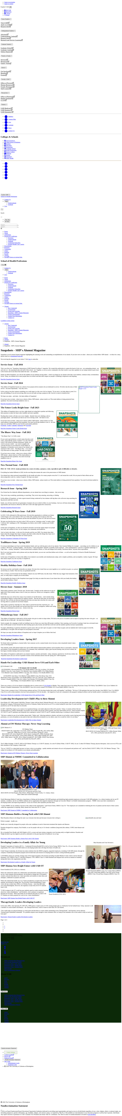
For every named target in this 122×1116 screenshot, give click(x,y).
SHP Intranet (8, 968)
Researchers (4, 93)
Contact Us (7, 199)
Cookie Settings (11, 1052)
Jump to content (8, 4)
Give (5, 206)
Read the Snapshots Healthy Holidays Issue (13, 583)
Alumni (3, 67)
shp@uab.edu (4, 942)
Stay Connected (12, 308)
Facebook (3, 425)
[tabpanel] (61, 226)
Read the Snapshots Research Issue (11, 507)
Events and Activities (14, 311)
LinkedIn (14, 425)
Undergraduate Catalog (8, 36)
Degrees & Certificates (10, 236)
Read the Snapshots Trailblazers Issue (11, 561)
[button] (61, 321)
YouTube (28, 425)
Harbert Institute (6, 98)
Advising (4, 34)
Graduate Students (6, 44)
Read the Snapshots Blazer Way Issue (11, 461)
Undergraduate (12, 203)
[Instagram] (6, 169)
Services (3, 60)
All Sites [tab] (7, 221)
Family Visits (5, 63)
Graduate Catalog (6, 50)
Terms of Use (9, 1058)
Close (3, 265)
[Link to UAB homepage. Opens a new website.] (16, 1027)
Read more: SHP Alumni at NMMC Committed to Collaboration (19, 810)
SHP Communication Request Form (14, 960)
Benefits (3, 73)
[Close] (10, 7)
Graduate (10, 204)
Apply (6, 201)
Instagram (20, 425)
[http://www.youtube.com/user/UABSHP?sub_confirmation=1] (5, 953)
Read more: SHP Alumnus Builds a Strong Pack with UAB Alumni (20, 838)
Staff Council (5, 89)
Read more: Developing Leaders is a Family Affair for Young (18, 862)
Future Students (5, 19)
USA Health (47, 685)
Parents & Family (6, 56)
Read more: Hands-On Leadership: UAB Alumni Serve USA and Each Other (22, 695)
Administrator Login (13, 1063)
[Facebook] (6, 163)
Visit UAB (4, 23)
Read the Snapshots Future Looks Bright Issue (14, 428)
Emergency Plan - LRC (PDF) (13, 964)
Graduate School (6, 48)
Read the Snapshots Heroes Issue (10, 611)
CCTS (3, 100)
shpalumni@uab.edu (17, 356)
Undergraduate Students (7, 30)
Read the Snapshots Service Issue (10, 379)
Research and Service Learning (11, 40)
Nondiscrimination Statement (8, 1048)
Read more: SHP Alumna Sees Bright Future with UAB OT (18, 898)
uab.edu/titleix (92, 1114)
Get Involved (5, 71)
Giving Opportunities (14, 314)
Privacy (7, 1056)
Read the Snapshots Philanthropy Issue (12, 635)
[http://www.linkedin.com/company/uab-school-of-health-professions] (5, 951)
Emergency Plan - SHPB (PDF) (13, 965)
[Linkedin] (6, 178)
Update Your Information (15, 316)
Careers (6, 986)
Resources (4, 62)
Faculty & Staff (5, 79)
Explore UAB (4, 194)
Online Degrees (6, 52)
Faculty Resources (7, 87)
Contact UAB (9, 1055)
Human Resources (7, 85)
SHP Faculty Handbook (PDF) (13, 962)
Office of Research (7, 97)
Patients (3, 104)
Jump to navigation (9, 2)
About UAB (4, 1008)
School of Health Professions (9, 196)
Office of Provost (6, 83)
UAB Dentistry (6, 110)
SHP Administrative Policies (12, 970)
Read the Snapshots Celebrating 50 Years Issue (14, 538)
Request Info (5, 27)
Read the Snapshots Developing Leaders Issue (14, 658)
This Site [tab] (7, 219)
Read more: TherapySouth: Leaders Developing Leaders (17, 917)
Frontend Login (12, 1064)
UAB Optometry (6, 112)
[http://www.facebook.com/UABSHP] (5, 946)
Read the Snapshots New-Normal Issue (12, 484)
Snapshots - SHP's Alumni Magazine (18, 313)
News (6, 982)
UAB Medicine (6, 108)
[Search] (2, 209)
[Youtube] (6, 172)
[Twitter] (6, 166)
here (29, 359)
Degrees (6, 979)
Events (3, 75)
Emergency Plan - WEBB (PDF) (13, 967)
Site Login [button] (7, 1061)
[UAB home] (61, 193)
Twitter (9, 425)
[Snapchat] (6, 175)
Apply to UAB (5, 25)
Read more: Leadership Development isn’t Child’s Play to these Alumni (21, 720)
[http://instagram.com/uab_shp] (5, 948)
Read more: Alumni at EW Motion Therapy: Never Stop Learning (19, 753)
